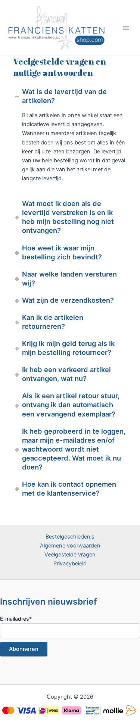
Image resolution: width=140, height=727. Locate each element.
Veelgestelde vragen (70, 554)
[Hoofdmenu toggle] (126, 27)
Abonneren (23, 649)
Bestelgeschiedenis (70, 536)
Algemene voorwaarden (70, 545)
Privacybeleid (70, 563)
